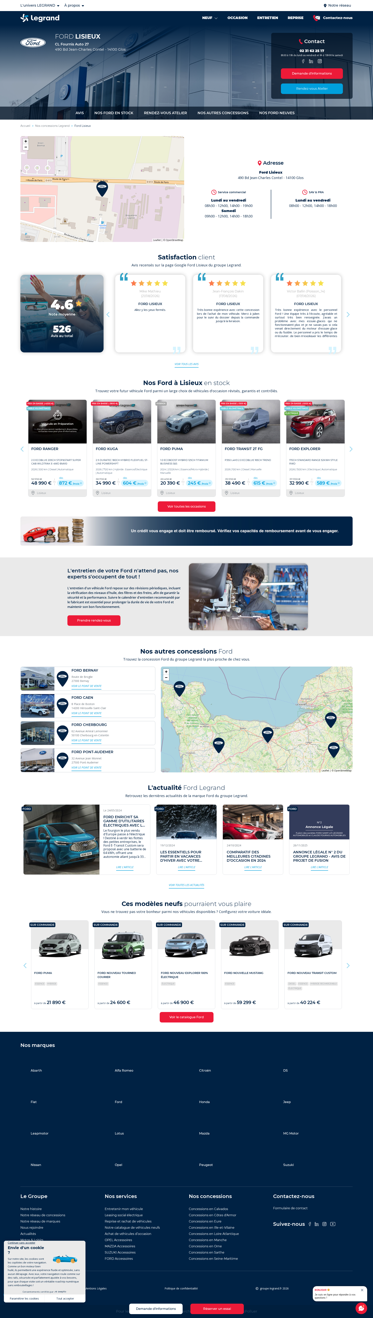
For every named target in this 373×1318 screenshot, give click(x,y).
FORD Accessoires (119, 1259)
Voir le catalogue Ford (186, 1017)
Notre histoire (31, 1209)
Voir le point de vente (86, 686)
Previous (108, 314)
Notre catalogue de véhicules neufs (132, 1227)
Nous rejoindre (31, 1227)
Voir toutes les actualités (186, 885)
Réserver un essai (217, 1309)
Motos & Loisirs (31, 1240)
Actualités (28, 1234)
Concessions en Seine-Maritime (213, 1259)
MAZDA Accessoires (120, 1246)
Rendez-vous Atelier (312, 88)
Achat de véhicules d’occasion (128, 1234)
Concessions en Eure (205, 1221)
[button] (102, 189)
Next (348, 314)
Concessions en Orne (205, 1246)
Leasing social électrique (124, 1215)
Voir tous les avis (187, 364)
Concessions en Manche (208, 1240)
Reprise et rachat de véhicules (128, 1221)
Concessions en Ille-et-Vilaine (211, 1227)
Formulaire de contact (290, 1208)
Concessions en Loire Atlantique (214, 1234)
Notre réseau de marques (40, 1221)
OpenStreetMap (174, 240)
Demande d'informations (312, 73)
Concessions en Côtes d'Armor (212, 1215)
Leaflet (157, 240)
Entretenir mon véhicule (124, 1209)
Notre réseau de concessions (42, 1215)
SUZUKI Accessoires (120, 1252)
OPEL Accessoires (118, 1240)
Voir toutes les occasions (186, 506)
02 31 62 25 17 (312, 51)
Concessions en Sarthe (206, 1252)
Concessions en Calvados (208, 1209)
